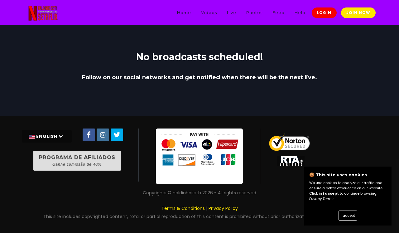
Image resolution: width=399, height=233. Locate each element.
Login (324, 12)
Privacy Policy (223, 208)
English (47, 136)
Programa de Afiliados (77, 160)
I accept (348, 215)
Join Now (358, 12)
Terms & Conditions (183, 208)
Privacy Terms (321, 198)
